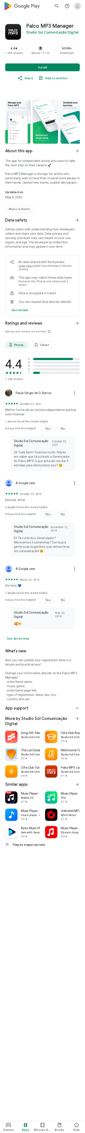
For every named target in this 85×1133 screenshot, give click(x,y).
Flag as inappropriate (25, 845)
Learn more (26, 265)
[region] (42, 50)
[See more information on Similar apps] (77, 784)
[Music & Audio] (19, 209)
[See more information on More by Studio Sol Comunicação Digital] (77, 718)
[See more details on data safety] (20, 310)
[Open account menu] (77, 6)
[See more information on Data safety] (77, 220)
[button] (48, 53)
